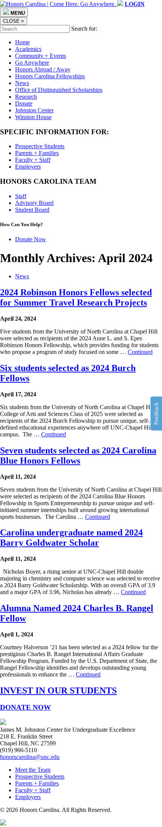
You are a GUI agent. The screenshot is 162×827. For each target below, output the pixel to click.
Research (26, 96)
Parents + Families (37, 153)
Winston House (33, 117)
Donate (23, 103)
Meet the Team (32, 769)
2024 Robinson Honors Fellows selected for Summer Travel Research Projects (76, 297)
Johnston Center (34, 110)
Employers (28, 166)
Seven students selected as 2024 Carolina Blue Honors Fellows (78, 455)
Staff (20, 196)
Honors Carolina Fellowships (50, 76)
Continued (140, 352)
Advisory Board (34, 203)
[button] (135, 4)
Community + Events (40, 56)
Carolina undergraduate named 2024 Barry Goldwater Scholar (71, 538)
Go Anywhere (32, 62)
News (22, 83)
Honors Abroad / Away (42, 69)
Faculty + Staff (32, 160)
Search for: (84, 28)
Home (22, 42)
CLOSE (13, 21)
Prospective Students (39, 146)
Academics (28, 49)
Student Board (32, 209)
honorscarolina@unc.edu (30, 757)
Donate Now (30, 239)
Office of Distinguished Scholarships (58, 90)
